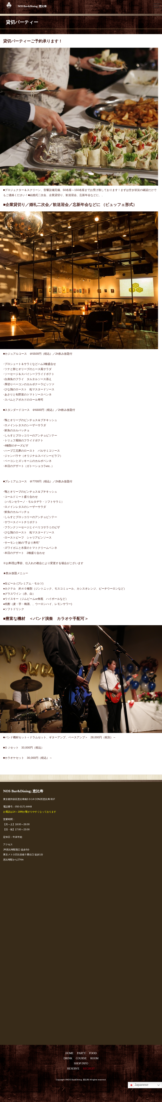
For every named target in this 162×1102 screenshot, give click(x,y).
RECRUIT (89, 1068)
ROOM (94, 1058)
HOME (69, 1053)
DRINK (68, 1058)
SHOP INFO (81, 1063)
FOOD (93, 1053)
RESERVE (73, 1068)
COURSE (81, 1058)
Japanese (141, 1084)
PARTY (81, 1053)
